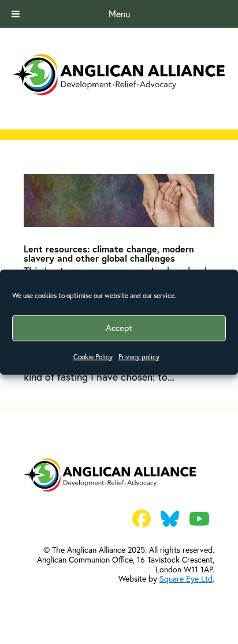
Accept (119, 327)
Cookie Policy (93, 356)
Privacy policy (138, 356)
